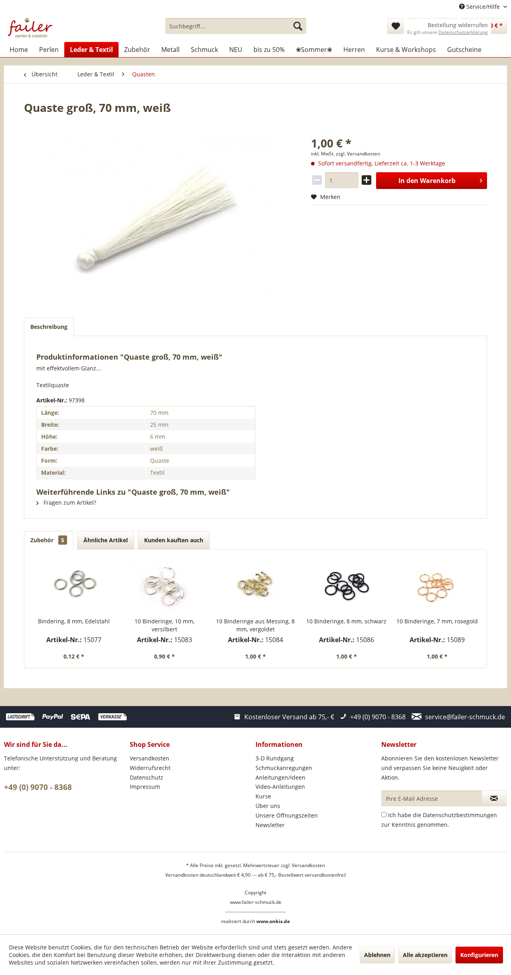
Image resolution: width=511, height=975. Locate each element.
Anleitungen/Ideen (280, 777)
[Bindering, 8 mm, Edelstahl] (73, 585)
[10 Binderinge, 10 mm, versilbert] (164, 585)
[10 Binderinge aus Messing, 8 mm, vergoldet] (255, 585)
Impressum (145, 786)
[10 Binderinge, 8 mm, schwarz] (346, 585)
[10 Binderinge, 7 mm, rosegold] (437, 585)
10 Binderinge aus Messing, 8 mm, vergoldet (255, 625)
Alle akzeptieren (425, 955)
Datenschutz (146, 777)
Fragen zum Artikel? (69, 502)
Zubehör (47, 540)
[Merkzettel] (395, 26)
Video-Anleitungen (280, 786)
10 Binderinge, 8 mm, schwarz (346, 621)
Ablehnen (377, 955)
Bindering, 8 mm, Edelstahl (74, 621)
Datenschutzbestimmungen (460, 815)
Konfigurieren (479, 955)
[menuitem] (235, 26)
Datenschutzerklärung (463, 32)
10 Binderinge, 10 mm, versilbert (164, 625)
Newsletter (270, 825)
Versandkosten (149, 758)
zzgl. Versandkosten (358, 153)
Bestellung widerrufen (458, 25)
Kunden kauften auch (173, 540)
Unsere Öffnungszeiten (287, 815)
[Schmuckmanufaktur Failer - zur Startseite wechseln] (30, 28)
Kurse (263, 796)
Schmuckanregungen (284, 768)
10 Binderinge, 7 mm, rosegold (437, 621)
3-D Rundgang (275, 758)
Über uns (268, 806)
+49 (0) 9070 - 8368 (38, 787)
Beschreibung (48, 326)
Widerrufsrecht (150, 768)
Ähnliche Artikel (105, 540)
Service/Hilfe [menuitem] (483, 6)
